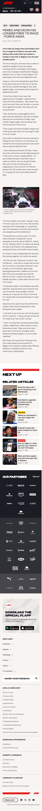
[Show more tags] (34, 25)
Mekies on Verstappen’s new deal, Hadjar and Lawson (25, 428)
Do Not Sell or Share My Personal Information (20, 747)
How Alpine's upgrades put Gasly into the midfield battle (27, 412)
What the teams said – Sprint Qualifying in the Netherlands (27, 399)
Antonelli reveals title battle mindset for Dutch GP (26, 442)
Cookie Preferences (10, 762)
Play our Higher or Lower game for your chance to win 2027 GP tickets (27, 458)
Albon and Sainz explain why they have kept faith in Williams (26, 472)
